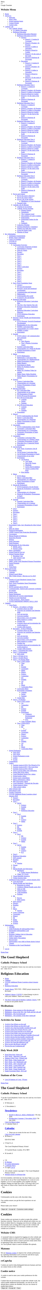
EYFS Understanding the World (27, 416)
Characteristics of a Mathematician (28, 359)
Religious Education (19, 32)
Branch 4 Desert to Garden (30, 94)
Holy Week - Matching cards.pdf (15, 1056)
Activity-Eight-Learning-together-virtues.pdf (19, 1039)
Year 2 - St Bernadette (20, 652)
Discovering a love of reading (26, 618)
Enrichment (21, 316)
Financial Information (16, 530)
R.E (22, 852)
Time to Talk (21, 889)
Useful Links (13, 25)
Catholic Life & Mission (21, 205)
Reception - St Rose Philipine (22, 629)
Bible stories (21, 900)
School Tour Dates (15, 559)
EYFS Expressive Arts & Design (27, 487)
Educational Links (15, 790)
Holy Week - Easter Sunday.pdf (15, 1069)
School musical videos (20, 785)
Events (15, 759)
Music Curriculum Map (24, 478)
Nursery (23, 37)
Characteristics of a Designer (26, 492)
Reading (15, 860)
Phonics (19, 339)
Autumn (24, 399)
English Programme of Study (26, 350)
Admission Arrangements (17, 236)
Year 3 (19, 259)
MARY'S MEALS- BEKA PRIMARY (21, 1115)
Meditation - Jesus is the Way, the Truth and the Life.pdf (23, 1012)
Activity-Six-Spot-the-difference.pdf (16, 1042)
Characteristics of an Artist (25, 456)
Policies (11, 539)
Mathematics (21, 294)
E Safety (11, 932)
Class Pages (13, 605)
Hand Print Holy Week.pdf (13, 1054)
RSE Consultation (15, 550)
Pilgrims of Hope (22, 232)
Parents (7, 578)
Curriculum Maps (27, 687)
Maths (15, 354)
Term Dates (12, 567)
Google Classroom (15, 792)
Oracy (15, 508)
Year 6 (19, 265)
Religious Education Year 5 (26, 157)
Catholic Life (9, 26)
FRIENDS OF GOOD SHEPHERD (21, 596)
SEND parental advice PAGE (18, 587)
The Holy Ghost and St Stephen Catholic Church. (21, 1000)
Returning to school (23, 885)
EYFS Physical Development (26, 396)
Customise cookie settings (25, 1209)
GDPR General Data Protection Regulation (23, 532)
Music (15, 474)
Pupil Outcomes (14, 541)
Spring (23, 401)
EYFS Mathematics (23, 356)
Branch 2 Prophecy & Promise (31, 90)
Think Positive (22, 890)
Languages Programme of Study (27, 505)
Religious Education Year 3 (26, 121)
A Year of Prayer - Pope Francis (19, 599)
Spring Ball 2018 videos (21, 772)
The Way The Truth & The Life (27, 305)
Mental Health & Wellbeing (18, 536)
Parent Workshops (15, 594)
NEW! (19, 803)
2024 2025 (16, 752)
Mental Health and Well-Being (23, 883)
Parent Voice (13, 592)
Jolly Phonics (25, 341)
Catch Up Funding (15, 239)
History (15, 414)
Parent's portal (17, 549)
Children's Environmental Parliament (30, 716)
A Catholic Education (20, 30)
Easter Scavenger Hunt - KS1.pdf (16, 1071)
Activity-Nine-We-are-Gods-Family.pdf (17, 1040)
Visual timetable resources (21, 876)
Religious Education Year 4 (26, 139)
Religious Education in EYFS (26, 36)
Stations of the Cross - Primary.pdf (16, 1058)
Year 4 (19, 261)
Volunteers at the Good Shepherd (19, 945)
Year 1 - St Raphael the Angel (22, 650)
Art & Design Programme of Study (28, 454)
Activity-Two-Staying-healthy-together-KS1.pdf (20, 1028)
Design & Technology (20, 485)
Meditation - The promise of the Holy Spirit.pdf (20, 1015)
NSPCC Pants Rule (15, 936)
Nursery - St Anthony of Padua (23, 607)
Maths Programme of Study (26, 361)
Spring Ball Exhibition (32, 467)
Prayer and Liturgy (19, 194)
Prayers (19, 898)
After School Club (19, 558)
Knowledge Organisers (24, 690)
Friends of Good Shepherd (17, 598)
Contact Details (14, 23)
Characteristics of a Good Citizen (27, 328)
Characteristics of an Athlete (26, 392)
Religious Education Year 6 (26, 176)
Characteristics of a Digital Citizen (28, 439)
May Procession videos (20, 781)
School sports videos (19, 776)
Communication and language (26, 292)
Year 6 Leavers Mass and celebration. (25, 770)
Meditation (20, 870)
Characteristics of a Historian (26, 419)
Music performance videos (21, 780)
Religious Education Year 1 (26, 85)
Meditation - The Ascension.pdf (15, 1014)
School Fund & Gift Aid (17, 552)
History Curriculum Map (25, 418)
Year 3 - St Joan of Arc (20, 656)
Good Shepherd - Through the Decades (25, 783)
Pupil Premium (14, 543)
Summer (24, 403)
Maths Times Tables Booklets (26, 374)
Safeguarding (9, 925)
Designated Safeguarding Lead (19, 930)
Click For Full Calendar (12, 1134)
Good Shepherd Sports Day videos (24, 774)
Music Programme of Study (26, 481)
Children (7, 603)
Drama (15, 865)
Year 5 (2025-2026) (23, 661)
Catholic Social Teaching (25, 208)
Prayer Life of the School (25, 199)
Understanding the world (25, 296)
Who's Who (13, 19)
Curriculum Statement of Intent (27, 247)
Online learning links (20, 878)
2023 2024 (16, 754)
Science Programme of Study (26, 385)
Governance (13, 534)
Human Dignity (26, 210)
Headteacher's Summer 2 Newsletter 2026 (22, 1118)
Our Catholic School (15, 28)
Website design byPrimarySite (15, 1174)
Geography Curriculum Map (26, 428)
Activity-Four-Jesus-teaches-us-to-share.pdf (19, 1031)
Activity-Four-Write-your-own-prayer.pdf (18, 1033)
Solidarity (24, 223)
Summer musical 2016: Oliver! (23, 769)
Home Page (4, 952)
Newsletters (13, 570)
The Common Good (27, 214)
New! (19, 814)
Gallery (11, 763)
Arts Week (28, 461)
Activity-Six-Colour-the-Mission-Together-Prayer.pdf (22, 1035)
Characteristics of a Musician (26, 479)
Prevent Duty (13, 940)
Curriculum (12, 243)
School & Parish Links (24, 230)
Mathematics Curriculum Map (26, 358)
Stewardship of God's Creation (31, 216)
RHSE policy (17, 547)
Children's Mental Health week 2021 (29, 887)
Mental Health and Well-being (22, 869)
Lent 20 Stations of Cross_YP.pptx (16, 1079)
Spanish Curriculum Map (25, 501)
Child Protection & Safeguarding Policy (22, 929)
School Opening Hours (16, 554)
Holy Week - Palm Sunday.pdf (15, 1060)
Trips (22, 663)
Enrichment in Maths (24, 365)
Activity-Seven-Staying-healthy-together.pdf (19, 1037)
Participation (25, 217)
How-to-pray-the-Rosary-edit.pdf (15, 1044)
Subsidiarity (25, 212)
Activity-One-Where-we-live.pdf (15, 1024)
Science (15, 379)
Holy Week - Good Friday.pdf (14, 1065)
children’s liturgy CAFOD (13, 994)
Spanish (15, 499)
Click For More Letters (12, 1122)
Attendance (12, 585)
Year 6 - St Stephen (19, 699)
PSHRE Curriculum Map (25, 327)
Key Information (10, 234)
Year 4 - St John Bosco (20, 658)
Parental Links (21, 203)
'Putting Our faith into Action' (26, 228)
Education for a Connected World (28, 443)
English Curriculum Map (25, 347)
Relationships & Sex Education (27, 325)
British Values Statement (17, 237)
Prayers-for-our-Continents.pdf (15, 1046)
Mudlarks (28, 465)
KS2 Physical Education (25, 405)
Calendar (12, 572)
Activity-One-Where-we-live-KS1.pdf (17, 1026)
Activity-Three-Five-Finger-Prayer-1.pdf (18, 1030)
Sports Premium (14, 563)
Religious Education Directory (27, 34)
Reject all (4, 1209)
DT (22, 678)
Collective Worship (23, 225)
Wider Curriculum (23, 267)
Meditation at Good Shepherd (30, 201)
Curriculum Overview (20, 245)
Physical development (24, 287)
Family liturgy (9, 989)
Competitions (13, 761)
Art (22, 681)
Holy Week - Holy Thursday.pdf (15, 1064)
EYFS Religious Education (26, 314)
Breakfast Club (18, 556)
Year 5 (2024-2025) (23, 723)
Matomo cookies (11, 1253)
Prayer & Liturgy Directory (26, 196)
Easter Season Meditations (29, 872)
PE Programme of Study (25, 394)
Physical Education (19, 388)
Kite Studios (25, 472)
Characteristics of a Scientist (26, 383)
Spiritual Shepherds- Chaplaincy (27, 227)
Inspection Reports (15, 538)
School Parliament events (21, 756)
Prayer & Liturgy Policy (25, 197)
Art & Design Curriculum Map (27, 452)
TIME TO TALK (23, 874)
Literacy (19, 285)
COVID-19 (12, 241)
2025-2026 (20, 654)
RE (22, 665)
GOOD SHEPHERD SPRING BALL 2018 (23, 601)
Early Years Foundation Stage (22, 283)
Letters (15, 758)
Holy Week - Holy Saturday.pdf (15, 1067)
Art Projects (25, 459)
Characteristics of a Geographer (27, 430)
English (15, 334)
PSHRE (23, 679)
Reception (24, 61)
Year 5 (19, 263)
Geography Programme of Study (27, 432)
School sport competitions (21, 778)
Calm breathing (22, 892)
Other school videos (19, 787)
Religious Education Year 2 (26, 103)
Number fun (21, 621)
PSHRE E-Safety (22, 330)
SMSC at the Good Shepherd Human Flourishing (25, 561)
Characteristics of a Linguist (26, 503)
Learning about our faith (25, 609)
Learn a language (18, 912)
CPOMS (12, 927)
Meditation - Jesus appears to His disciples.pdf (20, 1010)
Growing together (23, 616)
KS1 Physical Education (25, 398)
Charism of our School (24, 207)
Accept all (12, 1209)
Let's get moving (22, 614)
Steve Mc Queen (30, 463)
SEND (11, 565)
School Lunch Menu (15, 574)
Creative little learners (24, 627)
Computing (16, 436)
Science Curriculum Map (25, 381)
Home (7, 14)
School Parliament (15, 750)
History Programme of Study (26, 421)
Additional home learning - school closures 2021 (24, 880)
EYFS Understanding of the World (28, 427)
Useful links (21, 698)
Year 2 (19, 257)
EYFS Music (21, 476)
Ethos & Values (22, 250)
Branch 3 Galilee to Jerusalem (31, 47)
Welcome (12, 17)
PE (22, 683)
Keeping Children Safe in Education (20, 934)
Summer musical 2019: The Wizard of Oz (26, 765)
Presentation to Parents (24, 248)
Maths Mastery (22, 363)
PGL (26, 719)
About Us (8, 16)
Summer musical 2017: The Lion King (25, 767)
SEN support (17, 858)
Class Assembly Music (28, 721)
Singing (19, 863)
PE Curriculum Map (23, 390)
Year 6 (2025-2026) (23, 701)
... (26, 729)
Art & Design (17, 447)
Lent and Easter (18, 881)
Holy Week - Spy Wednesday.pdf (15, 1062)
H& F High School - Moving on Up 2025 (22, 576)
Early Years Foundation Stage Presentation (22, 583)
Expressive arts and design (25, 298)
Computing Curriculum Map (26, 438)
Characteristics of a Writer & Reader (28, 348)
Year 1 (19, 256)
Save (18, 1288)
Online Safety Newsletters (17, 938)
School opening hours (16, 21)
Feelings (20, 894)
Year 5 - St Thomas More (21, 659)
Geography (16, 425)
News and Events (10, 569)
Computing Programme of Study (27, 441)
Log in (7, 949)
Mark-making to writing (25, 619)
